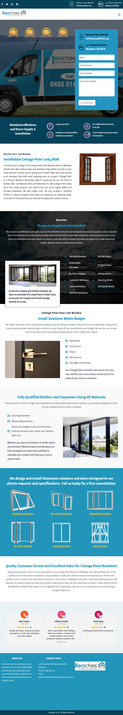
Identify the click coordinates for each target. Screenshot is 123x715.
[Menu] (119, 15)
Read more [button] (61, 642)
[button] (116, 630)
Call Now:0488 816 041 (84, 6)
